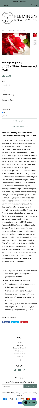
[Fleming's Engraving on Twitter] (15, 370)
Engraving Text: (8, 100)
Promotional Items (19, 354)
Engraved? (6, 109)
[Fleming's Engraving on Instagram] (24, 370)
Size (3, 81)
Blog (19, 360)
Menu (6, 5)
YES (5, 116)
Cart (35, 5)
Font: (4, 91)
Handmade (19, 345)
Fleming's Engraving (21, 393)
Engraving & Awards (19, 348)
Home (3, 31)
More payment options (20, 126)
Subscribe (30, 386)
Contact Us (19, 357)
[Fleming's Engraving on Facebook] (19, 370)
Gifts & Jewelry (19, 351)
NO (4, 113)
